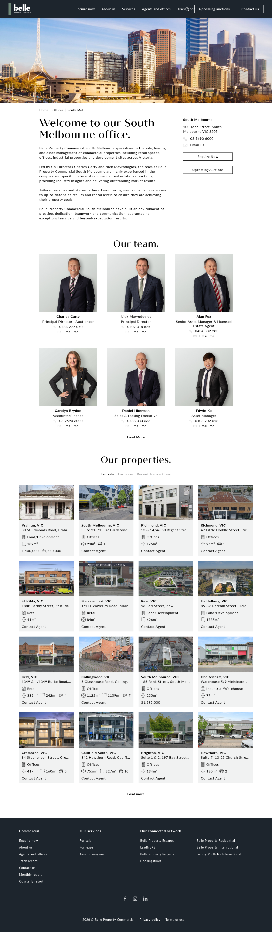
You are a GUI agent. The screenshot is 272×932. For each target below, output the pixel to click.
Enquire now (85, 9)
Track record (28, 861)
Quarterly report (31, 881)
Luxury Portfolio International (219, 854)
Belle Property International (217, 847)
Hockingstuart (150, 861)
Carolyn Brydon (68, 410)
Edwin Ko (204, 410)
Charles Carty (68, 316)
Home (43, 110)
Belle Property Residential (216, 840)
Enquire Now (208, 156)
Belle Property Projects (157, 854)
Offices (57, 110)
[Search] (187, 9)
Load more (136, 794)
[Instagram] (135, 898)
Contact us (250, 9)
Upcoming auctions (214, 9)
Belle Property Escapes (157, 840)
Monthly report (30, 874)
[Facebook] (125, 898)
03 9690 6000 (201, 138)
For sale (85, 840)
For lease (86, 847)
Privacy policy (150, 919)
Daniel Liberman (136, 410)
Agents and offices (156, 9)
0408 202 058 (206, 421)
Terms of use (175, 919)
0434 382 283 (206, 331)
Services (128, 9)
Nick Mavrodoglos (136, 316)
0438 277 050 (70, 327)
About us (108, 9)
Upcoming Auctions (208, 169)
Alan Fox (204, 316)
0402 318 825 (138, 327)
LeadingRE (148, 847)
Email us (196, 145)
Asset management (94, 854)
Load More (136, 437)
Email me (70, 332)
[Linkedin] (145, 898)
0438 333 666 (138, 421)
